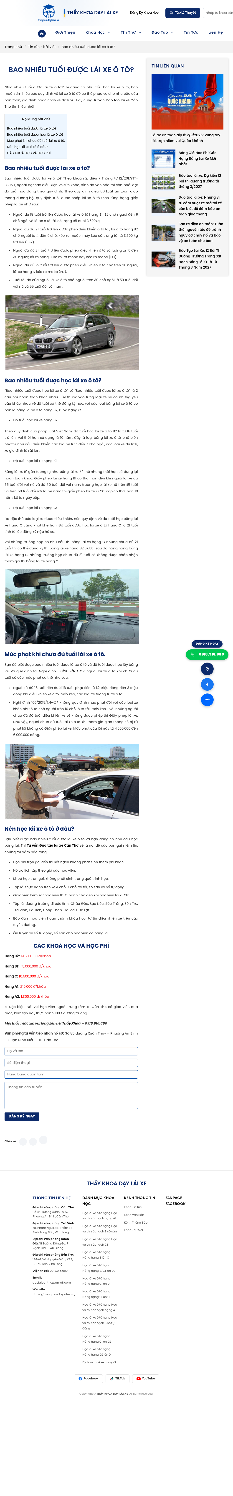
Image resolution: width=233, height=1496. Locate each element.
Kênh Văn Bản (134, 1215)
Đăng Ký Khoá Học (144, 13)
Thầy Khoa (71, 1023)
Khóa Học (95, 33)
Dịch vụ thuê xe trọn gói (99, 1362)
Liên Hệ (215, 33)
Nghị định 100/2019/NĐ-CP (62, 671)
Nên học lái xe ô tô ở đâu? (27, 147)
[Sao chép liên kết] (43, 1140)
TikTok (120, 1378)
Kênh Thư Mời (133, 1230)
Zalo (207, 699)
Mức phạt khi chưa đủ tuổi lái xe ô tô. (36, 141)
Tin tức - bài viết (42, 47)
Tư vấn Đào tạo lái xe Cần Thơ (53, 846)
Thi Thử (128, 33)
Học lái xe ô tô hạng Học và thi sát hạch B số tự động (99, 1323)
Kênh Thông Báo (135, 1222)
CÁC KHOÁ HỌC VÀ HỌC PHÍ (29, 153)
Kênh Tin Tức (133, 1207)
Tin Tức (191, 33)
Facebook (91, 1378)
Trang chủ (13, 47)
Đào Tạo (160, 33)
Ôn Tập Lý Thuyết (183, 13)
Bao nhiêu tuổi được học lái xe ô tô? (35, 135)
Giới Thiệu (65, 33)
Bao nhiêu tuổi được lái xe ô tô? (31, 128)
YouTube (148, 1378)
